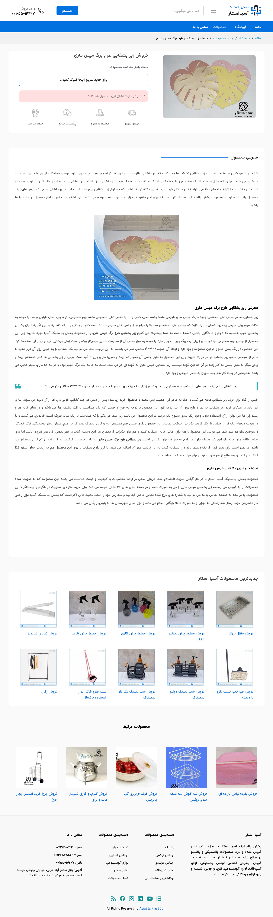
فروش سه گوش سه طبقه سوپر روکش (188, 797)
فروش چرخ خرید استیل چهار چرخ (36, 797)
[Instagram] (131, 899)
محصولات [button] (219, 27)
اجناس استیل (118, 855)
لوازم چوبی (121, 870)
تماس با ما (200, 27)
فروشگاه (240, 27)
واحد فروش (27, 8)
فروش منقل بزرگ (241, 633)
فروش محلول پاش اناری (138, 633)
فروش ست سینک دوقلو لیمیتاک (187, 694)
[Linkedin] (140, 899)
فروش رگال (49, 691)
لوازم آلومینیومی (117, 862)
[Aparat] (159, 899)
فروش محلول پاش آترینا (88, 633)
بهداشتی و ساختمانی (159, 878)
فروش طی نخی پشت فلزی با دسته (234, 694)
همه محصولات (119, 67)
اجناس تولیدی (164, 862)
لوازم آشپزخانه (164, 870)
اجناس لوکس (165, 855)
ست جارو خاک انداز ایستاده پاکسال (92, 694)
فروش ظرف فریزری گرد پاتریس (140, 797)
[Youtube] (149, 899)
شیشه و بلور (120, 847)
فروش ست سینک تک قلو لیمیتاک (136, 694)
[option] (236, 770)
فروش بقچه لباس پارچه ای (237, 794)
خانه (258, 27)
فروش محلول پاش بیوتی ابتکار (186, 636)
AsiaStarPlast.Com (152, 908)
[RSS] (113, 899)
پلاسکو (169, 847)
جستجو (67, 10)
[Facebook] (122, 899)
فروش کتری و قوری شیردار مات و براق (88, 797)
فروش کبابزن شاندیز (42, 633)
